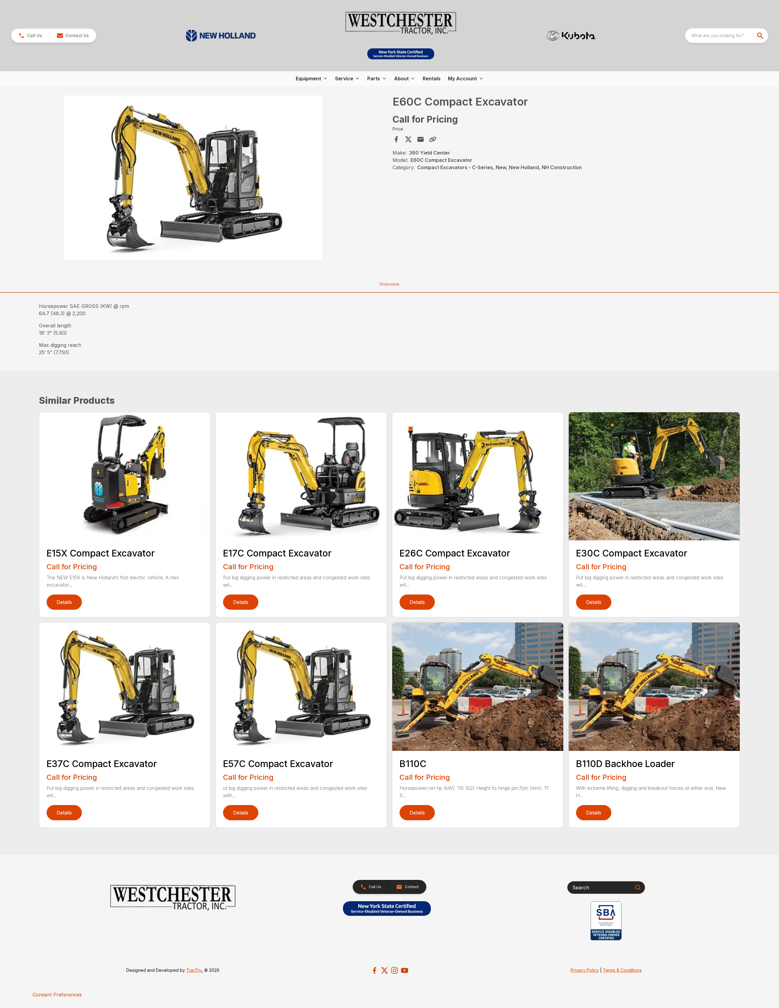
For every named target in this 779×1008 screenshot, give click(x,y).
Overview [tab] (389, 284)
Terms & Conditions (622, 970)
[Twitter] (384, 970)
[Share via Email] (420, 139)
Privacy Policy (585, 970)
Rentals (432, 78)
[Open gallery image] (193, 178)
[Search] (637, 887)
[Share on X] (408, 139)
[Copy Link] (432, 139)
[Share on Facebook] (396, 139)
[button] (30, 35)
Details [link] (64, 602)
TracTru (194, 970)
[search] (760, 36)
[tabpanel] (213, 179)
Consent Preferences (57, 995)
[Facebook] (374, 970)
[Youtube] (404, 970)
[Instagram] (394, 970)
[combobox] (726, 35)
